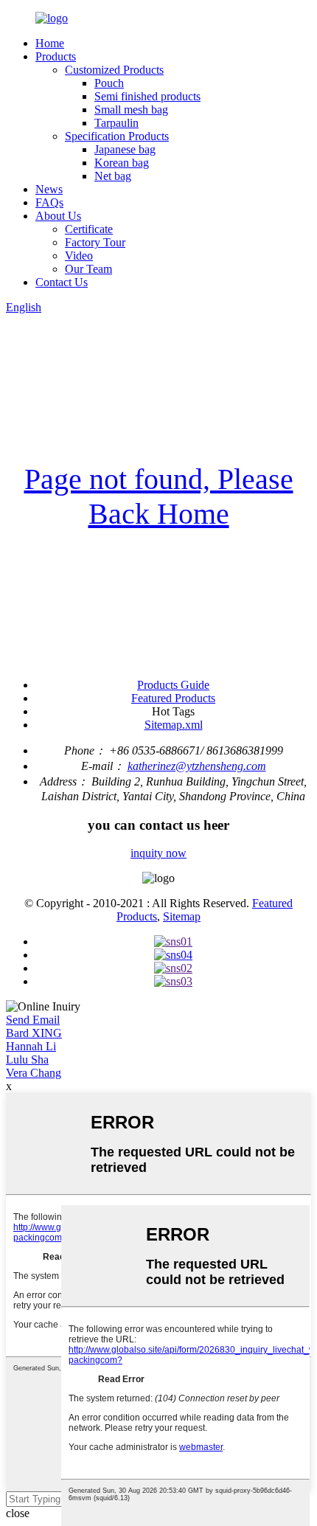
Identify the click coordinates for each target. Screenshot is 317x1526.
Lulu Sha (27, 1059)
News (49, 189)
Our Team (88, 269)
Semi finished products (147, 96)
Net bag (112, 176)
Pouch (109, 83)
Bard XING (34, 1033)
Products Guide (173, 685)
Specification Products (117, 136)
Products (55, 56)
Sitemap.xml (173, 724)
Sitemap (182, 916)
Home (49, 43)
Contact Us (61, 282)
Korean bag (121, 162)
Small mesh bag (131, 109)
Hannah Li (31, 1046)
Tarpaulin (116, 123)
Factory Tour (95, 242)
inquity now (158, 853)
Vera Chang (33, 1073)
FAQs (49, 202)
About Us (58, 215)
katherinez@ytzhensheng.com (197, 766)
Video (79, 255)
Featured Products (173, 698)
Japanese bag (125, 149)
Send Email (33, 1019)
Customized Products (114, 69)
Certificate (89, 229)
